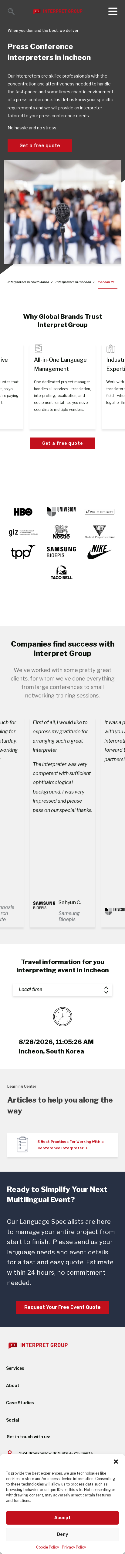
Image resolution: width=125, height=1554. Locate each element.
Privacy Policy (74, 1547)
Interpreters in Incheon (73, 282)
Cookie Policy (47, 1547)
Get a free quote (39, 145)
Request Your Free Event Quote (62, 1307)
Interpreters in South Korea (28, 282)
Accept (62, 1517)
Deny (62, 1534)
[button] (116, 1462)
